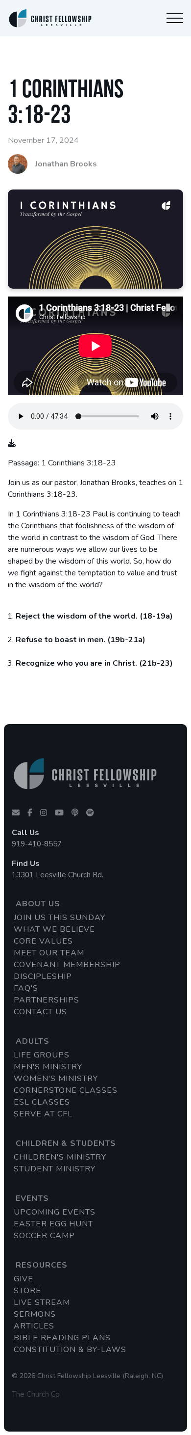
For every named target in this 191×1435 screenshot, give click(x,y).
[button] (175, 18)
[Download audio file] (12, 443)
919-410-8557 (37, 844)
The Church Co (36, 1394)
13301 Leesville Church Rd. (57, 875)
